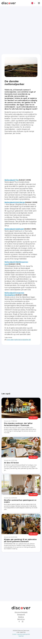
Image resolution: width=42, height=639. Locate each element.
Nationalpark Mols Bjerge (15, 202)
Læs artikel (33, 418)
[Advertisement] (21, 30)
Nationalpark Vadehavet (14, 229)
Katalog (21, 617)
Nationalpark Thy (11, 180)
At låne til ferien (11, 463)
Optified (21, 636)
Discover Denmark (21, 612)
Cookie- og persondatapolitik (21, 634)
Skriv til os (21, 619)
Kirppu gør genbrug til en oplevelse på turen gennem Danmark (20, 540)
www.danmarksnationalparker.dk (18, 340)
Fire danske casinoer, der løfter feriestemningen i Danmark (18, 424)
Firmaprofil (21, 614)
